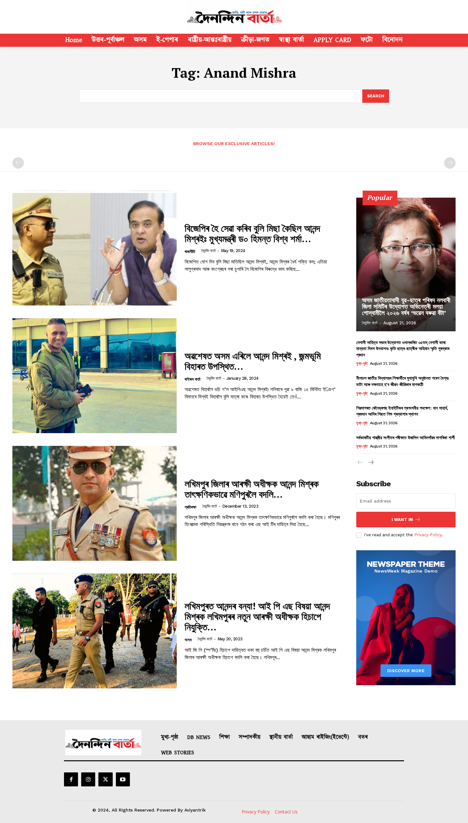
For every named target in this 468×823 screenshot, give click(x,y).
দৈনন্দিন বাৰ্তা (208, 250)
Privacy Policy (428, 534)
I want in (402, 519)
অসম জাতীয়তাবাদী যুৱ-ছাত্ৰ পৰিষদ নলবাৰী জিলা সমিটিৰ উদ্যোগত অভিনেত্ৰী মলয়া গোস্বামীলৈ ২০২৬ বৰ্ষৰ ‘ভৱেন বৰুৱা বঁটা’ (406, 306)
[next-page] (370, 463)
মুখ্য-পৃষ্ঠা (361, 363)
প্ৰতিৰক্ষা (190, 507)
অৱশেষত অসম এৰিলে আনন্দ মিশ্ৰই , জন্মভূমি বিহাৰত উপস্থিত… (253, 361)
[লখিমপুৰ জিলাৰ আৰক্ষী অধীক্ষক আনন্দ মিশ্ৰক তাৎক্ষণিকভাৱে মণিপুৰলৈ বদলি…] (94, 503)
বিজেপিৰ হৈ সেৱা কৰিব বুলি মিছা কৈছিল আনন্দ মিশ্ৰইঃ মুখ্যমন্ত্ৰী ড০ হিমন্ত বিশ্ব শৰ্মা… (252, 233)
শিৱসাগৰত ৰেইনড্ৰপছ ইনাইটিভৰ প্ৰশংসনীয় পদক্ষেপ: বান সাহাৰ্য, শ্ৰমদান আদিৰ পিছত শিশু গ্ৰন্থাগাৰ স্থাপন (402, 411)
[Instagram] (88, 779)
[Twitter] (105, 779)
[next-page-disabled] (450, 163)
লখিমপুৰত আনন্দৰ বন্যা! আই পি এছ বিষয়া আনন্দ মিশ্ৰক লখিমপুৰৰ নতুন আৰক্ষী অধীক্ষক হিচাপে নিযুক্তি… (257, 616)
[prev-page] (18, 163)
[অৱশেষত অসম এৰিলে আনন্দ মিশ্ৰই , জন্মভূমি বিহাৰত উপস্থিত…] (94, 375)
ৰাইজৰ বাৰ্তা (193, 379)
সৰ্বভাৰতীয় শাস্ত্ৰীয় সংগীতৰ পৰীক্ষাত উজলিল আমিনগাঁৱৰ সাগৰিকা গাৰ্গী (405, 437)
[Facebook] (71, 779)
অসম (188, 639)
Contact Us (286, 812)
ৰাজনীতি (190, 251)
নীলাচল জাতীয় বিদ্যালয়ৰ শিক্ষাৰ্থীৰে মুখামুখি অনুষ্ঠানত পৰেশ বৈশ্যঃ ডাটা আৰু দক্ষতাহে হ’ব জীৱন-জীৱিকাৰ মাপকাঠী (402, 381)
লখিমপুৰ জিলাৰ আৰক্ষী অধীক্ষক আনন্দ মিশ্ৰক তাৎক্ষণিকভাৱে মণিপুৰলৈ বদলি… (252, 489)
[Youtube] (123, 779)
